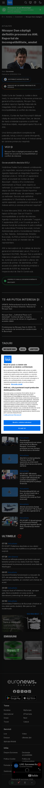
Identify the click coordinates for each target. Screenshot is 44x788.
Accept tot (22, 428)
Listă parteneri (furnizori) (12, 415)
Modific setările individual (22, 422)
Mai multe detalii (16, 384)
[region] (22, 394)
